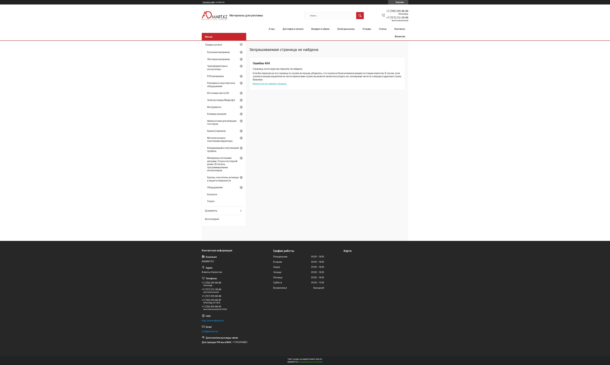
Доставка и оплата (293, 29)
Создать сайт (209, 2)
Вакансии (400, 36)
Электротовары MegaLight (221, 100)
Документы (211, 210)
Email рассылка (346, 29)
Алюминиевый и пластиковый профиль (223, 149)
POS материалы (215, 76)
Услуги (210, 201)
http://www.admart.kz (213, 320)
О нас (272, 29)
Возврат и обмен (320, 29)
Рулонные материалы (218, 52)
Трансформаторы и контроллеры (217, 67)
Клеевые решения (216, 114)
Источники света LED (218, 93)
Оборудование (215, 187)
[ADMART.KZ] (214, 15)
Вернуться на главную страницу (270, 84)
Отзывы (367, 29)
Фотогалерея (212, 219)
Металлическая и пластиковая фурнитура (220, 139)
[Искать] (360, 15)
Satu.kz (319, 359)
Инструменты (214, 107)
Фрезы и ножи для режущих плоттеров (222, 122)
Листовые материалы (218, 59)
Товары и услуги (213, 44)
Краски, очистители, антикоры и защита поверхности (223, 179)
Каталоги (212, 194)
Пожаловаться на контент (311, 362)
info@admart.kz (210, 331)
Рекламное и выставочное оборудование (221, 85)
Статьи (382, 29)
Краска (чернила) (216, 131)
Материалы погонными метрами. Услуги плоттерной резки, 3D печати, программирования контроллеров (222, 164)
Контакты (399, 29)
